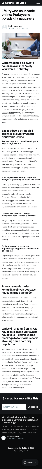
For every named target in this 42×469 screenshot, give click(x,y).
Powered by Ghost (21, 451)
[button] (38, 3)
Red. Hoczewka (15, 26)
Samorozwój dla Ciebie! (14, 2)
